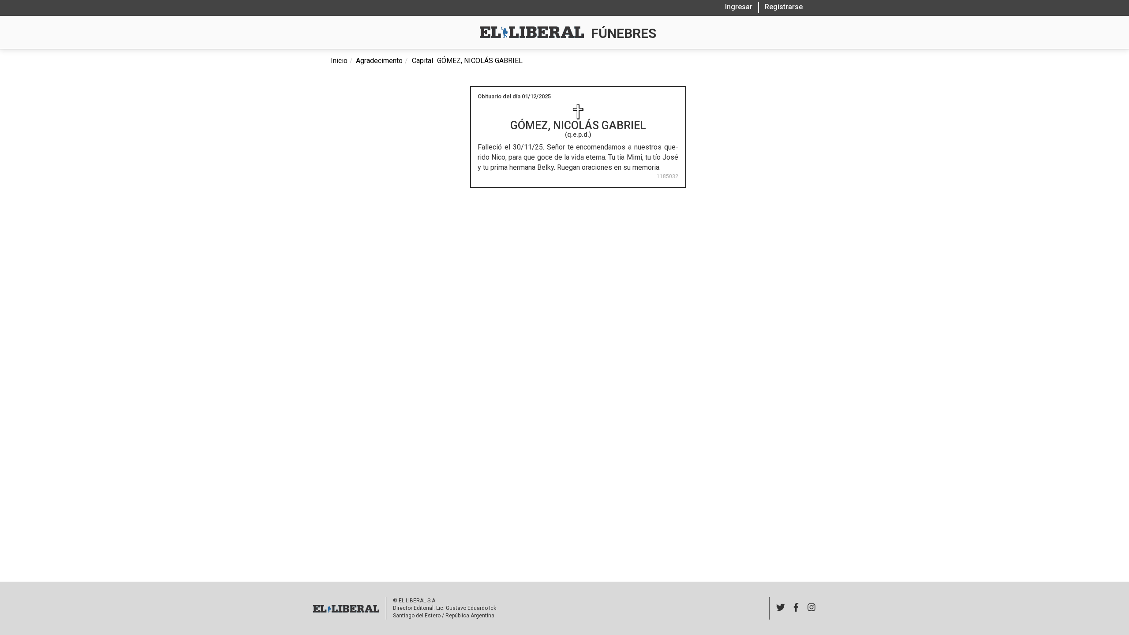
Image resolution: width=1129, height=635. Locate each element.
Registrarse (784, 7)
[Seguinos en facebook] (796, 608)
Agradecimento (379, 60)
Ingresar (738, 7)
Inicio (339, 60)
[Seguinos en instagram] (811, 608)
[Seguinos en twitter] (780, 608)
